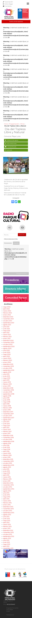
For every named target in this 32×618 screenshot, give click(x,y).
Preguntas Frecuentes (12, 608)
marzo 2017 (7, 429)
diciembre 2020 (8, 340)
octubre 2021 (7, 321)
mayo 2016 (6, 449)
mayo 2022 (7, 307)
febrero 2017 (7, 431)
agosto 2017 (7, 419)
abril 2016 (6, 451)
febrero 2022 (7, 313)
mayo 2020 (7, 354)
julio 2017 (6, 421)
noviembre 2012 (8, 532)
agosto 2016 (7, 443)
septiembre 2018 (8, 394)
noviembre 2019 (8, 366)
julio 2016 (6, 445)
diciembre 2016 (8, 435)
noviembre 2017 (8, 414)
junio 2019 (6, 376)
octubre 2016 (7, 439)
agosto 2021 (7, 325)
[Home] (16, 13)
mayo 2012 (6, 544)
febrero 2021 (7, 336)
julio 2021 (6, 327)
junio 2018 (6, 400)
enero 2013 (7, 528)
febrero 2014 (7, 503)
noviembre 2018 (8, 390)
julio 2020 (6, 350)
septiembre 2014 (8, 489)
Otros (22, 124)
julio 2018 (6, 398)
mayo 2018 (6, 402)
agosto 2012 (7, 538)
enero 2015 (6, 481)
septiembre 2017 (8, 418)
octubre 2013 (7, 510)
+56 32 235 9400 (11, 604)
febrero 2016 (7, 455)
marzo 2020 (7, 358)
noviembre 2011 (8, 548)
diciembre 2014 (8, 483)
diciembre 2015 (8, 459)
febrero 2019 (7, 384)
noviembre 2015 (8, 461)
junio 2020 (6, 352)
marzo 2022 (7, 311)
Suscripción (9, 2)
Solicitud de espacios (16, 21)
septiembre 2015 (8, 465)
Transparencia (10, 614)
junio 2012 (6, 542)
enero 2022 (7, 315)
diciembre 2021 (8, 317)
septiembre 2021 (8, 323)
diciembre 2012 (8, 530)
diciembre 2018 (8, 388)
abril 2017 (6, 427)
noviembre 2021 (8, 319)
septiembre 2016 (8, 441)
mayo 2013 (6, 520)
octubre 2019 (7, 368)
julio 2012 (6, 540)
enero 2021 (7, 338)
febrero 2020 (7, 360)
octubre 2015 (7, 463)
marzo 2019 (7, 382)
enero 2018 (7, 410)
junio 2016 (6, 447)
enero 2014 (7, 505)
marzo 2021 (7, 334)
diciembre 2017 (8, 412)
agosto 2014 (7, 491)
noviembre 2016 (8, 437)
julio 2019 (6, 374)
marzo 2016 (7, 453)
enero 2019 (7, 386)
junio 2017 (6, 423)
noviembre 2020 (8, 342)
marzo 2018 (7, 406)
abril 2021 (6, 332)
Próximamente (8, 243)
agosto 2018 (7, 396)
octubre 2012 (7, 534)
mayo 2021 (6, 330)
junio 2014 (6, 495)
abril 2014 (6, 499)
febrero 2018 (7, 408)
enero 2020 (7, 362)
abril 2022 (6, 309)
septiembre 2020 (9, 346)
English (8, 611)
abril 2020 (6, 356)
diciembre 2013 (8, 507)
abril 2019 (6, 380)
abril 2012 (6, 546)
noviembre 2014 (8, 485)
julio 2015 (6, 469)
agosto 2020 (7, 348)
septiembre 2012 (8, 536)
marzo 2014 (7, 501)
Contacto (8, 6)
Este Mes (16, 243)
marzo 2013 (7, 524)
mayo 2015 (6, 473)
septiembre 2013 (8, 512)
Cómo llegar (8, 4)
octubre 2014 (7, 487)
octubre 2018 (7, 392)
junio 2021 (6, 328)
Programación (14, 124)
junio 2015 (6, 471)
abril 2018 (6, 404)
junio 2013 (6, 518)
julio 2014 (6, 493)
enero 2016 (6, 457)
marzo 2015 (7, 477)
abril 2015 (6, 475)
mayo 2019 (6, 378)
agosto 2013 (7, 514)
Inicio (6, 124)
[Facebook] (12, 201)
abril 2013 (6, 522)
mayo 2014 (6, 497)
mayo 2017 (6, 425)
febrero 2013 (7, 526)
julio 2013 (6, 516)
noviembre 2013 (8, 509)
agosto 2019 (7, 372)
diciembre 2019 (8, 364)
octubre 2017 (7, 416)
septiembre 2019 (8, 370)
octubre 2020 (7, 344)
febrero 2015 (7, 479)
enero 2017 (7, 433)
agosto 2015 (7, 467)
